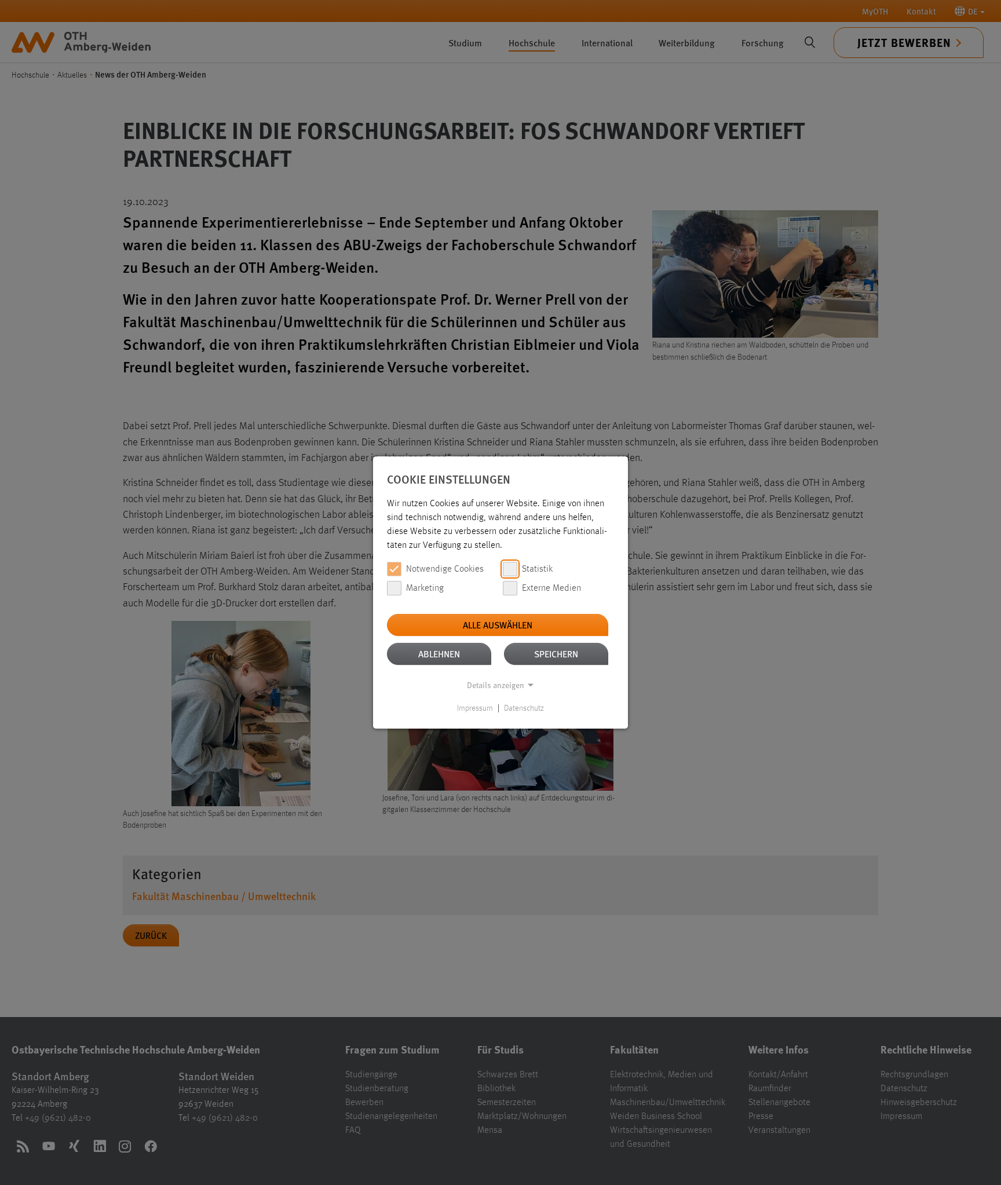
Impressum (475, 708)
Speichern (556, 653)
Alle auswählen (497, 624)
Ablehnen (439, 653)
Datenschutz (524, 708)
